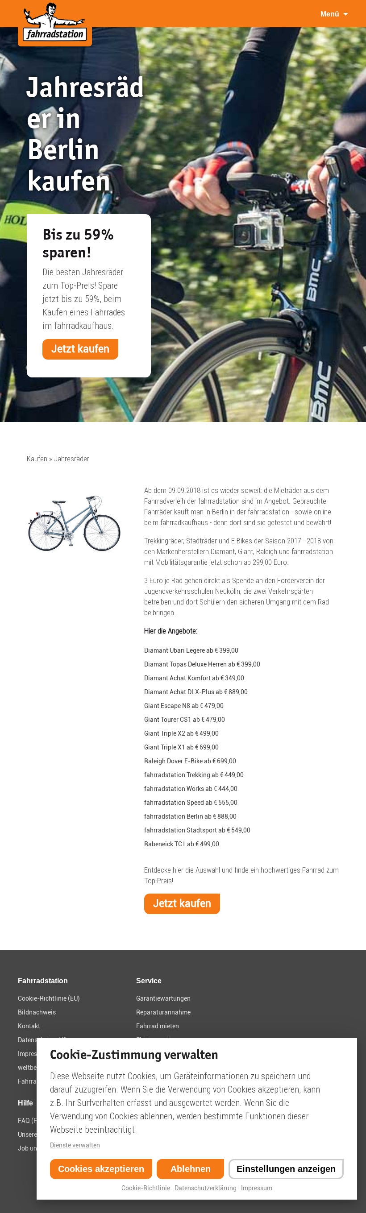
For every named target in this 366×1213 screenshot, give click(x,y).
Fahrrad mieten (157, 1026)
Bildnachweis (37, 1012)
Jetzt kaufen (80, 349)
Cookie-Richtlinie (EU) (49, 998)
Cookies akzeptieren (101, 1169)
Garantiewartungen (163, 998)
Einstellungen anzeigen (286, 1169)
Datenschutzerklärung (206, 1188)
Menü (329, 14)
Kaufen (37, 459)
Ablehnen (191, 1169)
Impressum (256, 1188)
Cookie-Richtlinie (145, 1188)
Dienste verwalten (75, 1145)
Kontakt (29, 1026)
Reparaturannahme (163, 1012)
